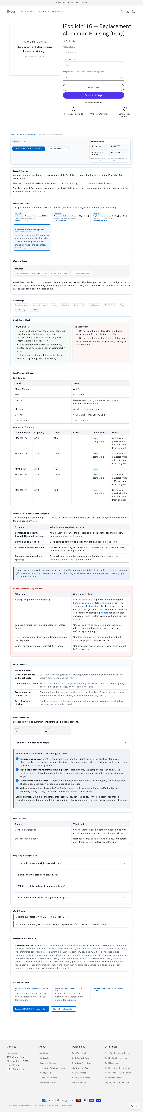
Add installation (69, 47)
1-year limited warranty (82, 273)
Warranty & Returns (48, 1082)
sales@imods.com (16, 1069)
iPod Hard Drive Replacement (118, 1068)
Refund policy (67, 1105)
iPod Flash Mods (112, 1063)
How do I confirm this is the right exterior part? (43, 897)
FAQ (121, 305)
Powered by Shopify (24, 1106)
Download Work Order (82, 1063)
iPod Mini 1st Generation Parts (26, 134)
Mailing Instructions (81, 1077)
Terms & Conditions (48, 1077)
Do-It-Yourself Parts (81, 1058)
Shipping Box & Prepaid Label (118, 1082)
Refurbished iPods (80, 1082)
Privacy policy (54, 1105)
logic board (102, 612)
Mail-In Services (79, 1072)
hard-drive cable (82, 603)
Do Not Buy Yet (79, 305)
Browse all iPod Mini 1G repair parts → (31, 1009)
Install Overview (94, 305)
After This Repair (109, 305)
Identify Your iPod (80, 1068)
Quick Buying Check (39, 305)
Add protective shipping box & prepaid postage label (84, 72)
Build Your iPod (79, 1053)
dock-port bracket (95, 606)
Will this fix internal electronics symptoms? (41, 886)
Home (12, 134)
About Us (44, 1053)
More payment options (93, 102)
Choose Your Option (21, 305)
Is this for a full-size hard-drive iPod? (37, 874)
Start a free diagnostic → (57, 148)
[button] (42, 11)
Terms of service (40, 1105)
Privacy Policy (46, 1072)
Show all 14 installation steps (33, 742)
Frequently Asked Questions (52, 1068)
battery (88, 599)
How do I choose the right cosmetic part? (40, 863)
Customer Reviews (48, 1063)
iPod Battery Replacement (116, 1058)
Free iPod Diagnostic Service (117, 1053)
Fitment (53, 305)
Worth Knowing (20, 310)
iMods (15, 1106)
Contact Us (44, 1058)
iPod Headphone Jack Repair (118, 1072)
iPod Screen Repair (113, 1077)
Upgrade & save (69, 59)
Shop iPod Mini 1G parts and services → (28, 148)
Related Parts (34, 310)
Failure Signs (65, 305)
